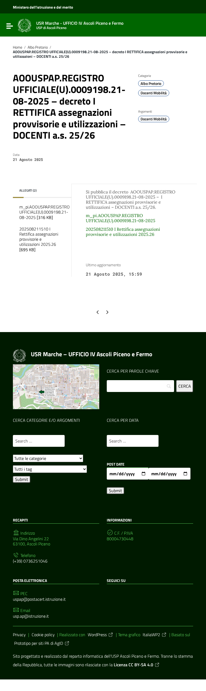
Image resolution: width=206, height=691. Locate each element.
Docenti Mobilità (154, 93)
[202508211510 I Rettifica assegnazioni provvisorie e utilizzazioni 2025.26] (40, 255)
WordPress (97, 634)
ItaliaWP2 (151, 634)
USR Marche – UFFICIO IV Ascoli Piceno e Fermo (91, 354)
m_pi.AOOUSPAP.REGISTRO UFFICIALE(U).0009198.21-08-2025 (43, 212)
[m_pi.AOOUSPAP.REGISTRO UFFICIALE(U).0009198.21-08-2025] (40, 223)
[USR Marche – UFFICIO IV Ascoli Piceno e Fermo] (24, 25)
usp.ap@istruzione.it (31, 616)
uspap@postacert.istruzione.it (39, 599)
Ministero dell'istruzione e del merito (43, 7)
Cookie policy (43, 634)
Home (17, 47)
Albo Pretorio (38, 47)
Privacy (19, 634)
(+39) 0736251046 (30, 561)
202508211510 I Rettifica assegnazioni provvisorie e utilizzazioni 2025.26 (38, 239)
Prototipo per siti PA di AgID (38, 643)
